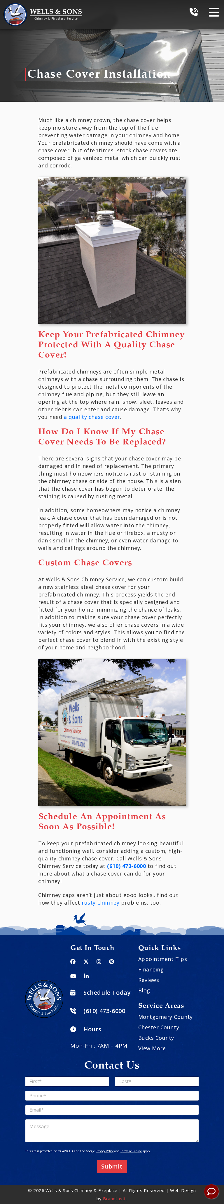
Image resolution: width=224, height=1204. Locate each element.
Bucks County (156, 1037)
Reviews (148, 979)
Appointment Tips (162, 958)
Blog (144, 990)
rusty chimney (100, 902)
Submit (112, 1166)
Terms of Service (131, 1151)
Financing (151, 969)
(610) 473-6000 (126, 865)
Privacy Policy (104, 1151)
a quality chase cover (92, 416)
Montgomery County (165, 1016)
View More (152, 1048)
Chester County (158, 1027)
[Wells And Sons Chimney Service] (43, 6)
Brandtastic (115, 1198)
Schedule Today (107, 992)
